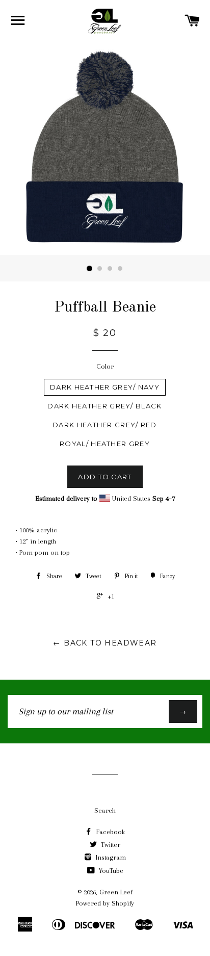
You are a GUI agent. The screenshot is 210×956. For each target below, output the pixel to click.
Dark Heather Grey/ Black (104, 406)
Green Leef (116, 892)
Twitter (109, 844)
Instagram (110, 857)
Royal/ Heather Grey (105, 444)
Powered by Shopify (105, 903)
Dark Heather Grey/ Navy (105, 387)
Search (105, 810)
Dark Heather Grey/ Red (104, 425)
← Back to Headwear (104, 643)
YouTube (110, 870)
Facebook (109, 832)
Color (105, 366)
